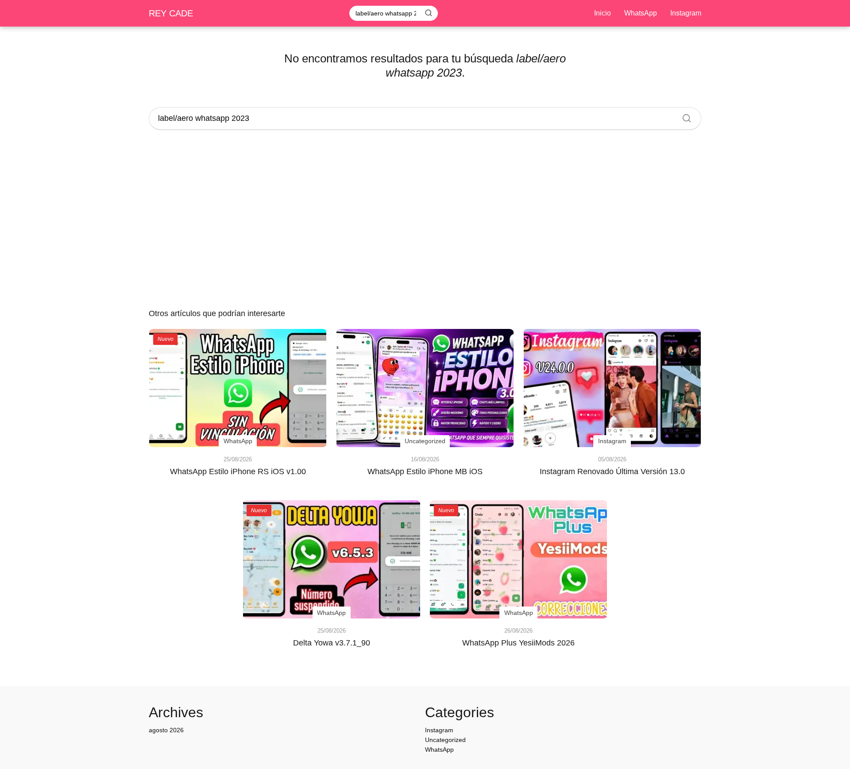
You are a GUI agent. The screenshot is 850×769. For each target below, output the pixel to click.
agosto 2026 (166, 730)
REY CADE (171, 13)
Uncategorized (445, 739)
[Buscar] (428, 13)
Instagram (685, 13)
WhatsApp (640, 13)
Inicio (602, 13)
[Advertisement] (425, 220)
